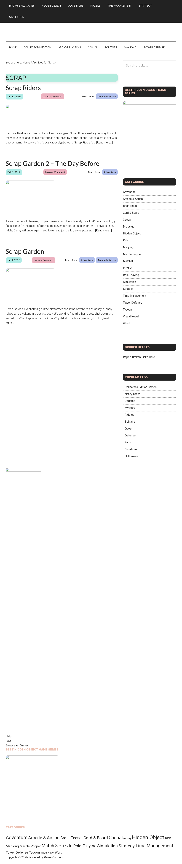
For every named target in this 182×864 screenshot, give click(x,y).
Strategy (128, 288)
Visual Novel (131, 316)
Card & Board (131, 212)
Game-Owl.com (53, 857)
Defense (130, 435)
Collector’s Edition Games (141, 387)
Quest (128, 428)
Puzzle (127, 268)
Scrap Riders (23, 88)
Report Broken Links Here (139, 357)
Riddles (129, 414)
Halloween (131, 456)
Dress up (128, 226)
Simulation (129, 282)
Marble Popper (132, 254)
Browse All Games (17, 745)
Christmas (131, 449)
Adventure (110, 172)
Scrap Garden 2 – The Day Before (52, 163)
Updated (130, 401)
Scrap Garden (25, 251)
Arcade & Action (107, 96)
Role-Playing (131, 275)
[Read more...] (104, 142)
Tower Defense (132, 302)
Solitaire (130, 421)
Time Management (134, 295)
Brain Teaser (130, 205)
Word (126, 323)
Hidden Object (132, 233)
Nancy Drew (132, 394)
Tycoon (127, 309)
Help (9, 736)
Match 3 (128, 261)
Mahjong (128, 247)
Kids (126, 240)
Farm (128, 442)
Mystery (130, 407)
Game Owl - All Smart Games (39, 26)
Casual (127, 219)
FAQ (8, 741)
